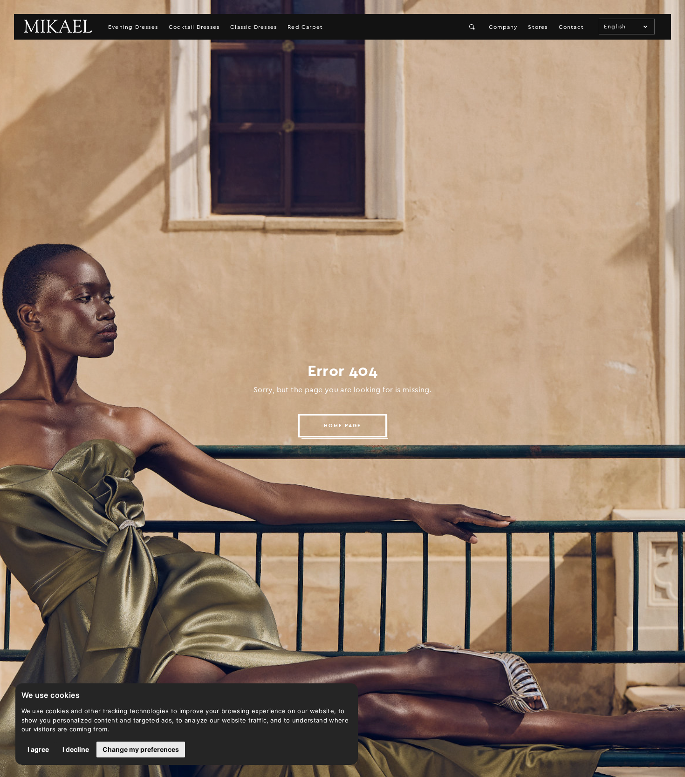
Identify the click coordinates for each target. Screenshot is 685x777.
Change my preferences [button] (141, 749)
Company (503, 27)
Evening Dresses (133, 27)
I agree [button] (38, 749)
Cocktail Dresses (194, 27)
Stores (538, 27)
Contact (571, 27)
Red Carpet (305, 27)
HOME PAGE (342, 425)
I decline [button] (75, 749)
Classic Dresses (253, 27)
